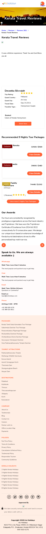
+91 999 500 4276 (8, 308)
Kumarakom (6, 400)
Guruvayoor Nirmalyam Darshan (12, 340)
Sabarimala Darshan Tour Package (13, 328)
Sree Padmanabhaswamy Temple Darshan (16, 343)
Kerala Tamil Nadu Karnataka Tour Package (16, 324)
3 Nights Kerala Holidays (10, 473)
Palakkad (5, 381)
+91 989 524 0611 (8, 310)
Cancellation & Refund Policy (11, 450)
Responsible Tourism (9, 457)
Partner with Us (7, 425)
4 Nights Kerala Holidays (10, 476)
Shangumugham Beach (9, 368)
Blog (3, 416)
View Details (34, 154)
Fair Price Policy (7, 441)
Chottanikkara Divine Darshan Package (15, 337)
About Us (5, 410)
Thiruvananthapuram (9, 391)
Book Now (23, 123)
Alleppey (5, 394)
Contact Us (5, 419)
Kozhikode (5, 384)
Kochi (3, 397)
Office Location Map (8, 428)
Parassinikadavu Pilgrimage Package (14, 331)
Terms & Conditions (8, 444)
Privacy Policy (6, 447)
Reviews (11, 30)
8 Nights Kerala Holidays (10, 488)
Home (4, 30)
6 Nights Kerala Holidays (10, 482)
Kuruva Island (6, 359)
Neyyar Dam (6, 371)
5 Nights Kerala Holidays (10, 479)
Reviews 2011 (22, 30)
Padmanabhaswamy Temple (11, 353)
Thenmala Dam (7, 365)
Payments (5, 431)
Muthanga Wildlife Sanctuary (12, 356)
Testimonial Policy (8, 453)
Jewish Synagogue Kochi (10, 362)
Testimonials (6, 413)
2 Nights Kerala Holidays (10, 469)
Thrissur (4, 387)
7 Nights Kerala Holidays (10, 485)
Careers (4, 422)
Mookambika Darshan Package (12, 334)
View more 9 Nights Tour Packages (23, 201)
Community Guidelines (9, 460)
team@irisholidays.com (9, 296)
